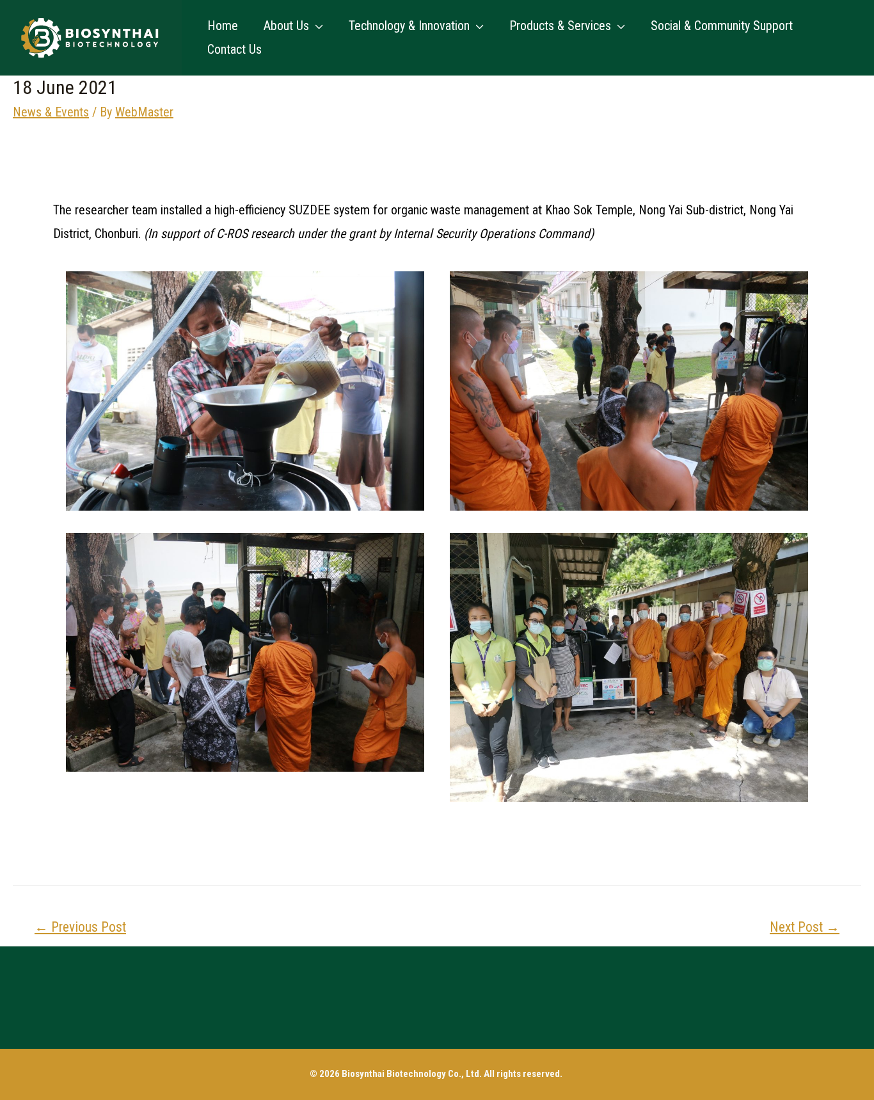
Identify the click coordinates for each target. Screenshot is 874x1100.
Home (222, 25)
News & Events (51, 112)
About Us (286, 25)
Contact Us (234, 49)
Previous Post (80, 927)
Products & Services (560, 25)
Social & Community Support (722, 25)
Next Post (804, 927)
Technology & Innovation (409, 25)
